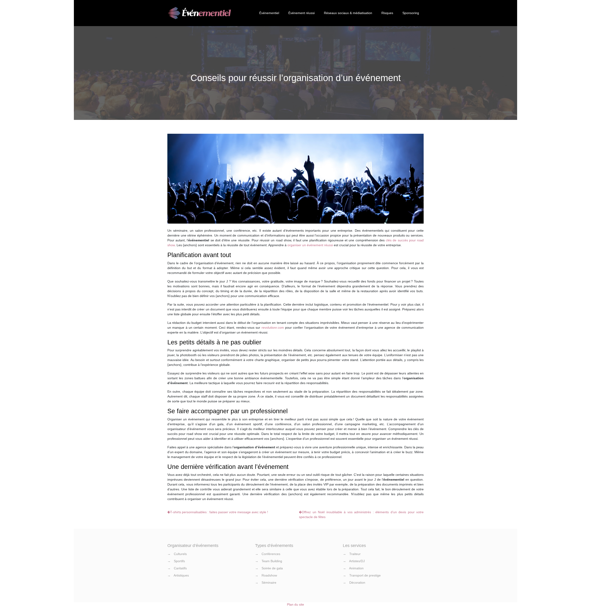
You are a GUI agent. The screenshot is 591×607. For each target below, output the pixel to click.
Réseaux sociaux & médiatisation (348, 13)
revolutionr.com (273, 327)
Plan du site (295, 604)
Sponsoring (410, 13)
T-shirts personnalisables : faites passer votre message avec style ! (219, 512)
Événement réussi (301, 13)
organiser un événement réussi (310, 245)
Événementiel (269, 13)
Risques (387, 13)
